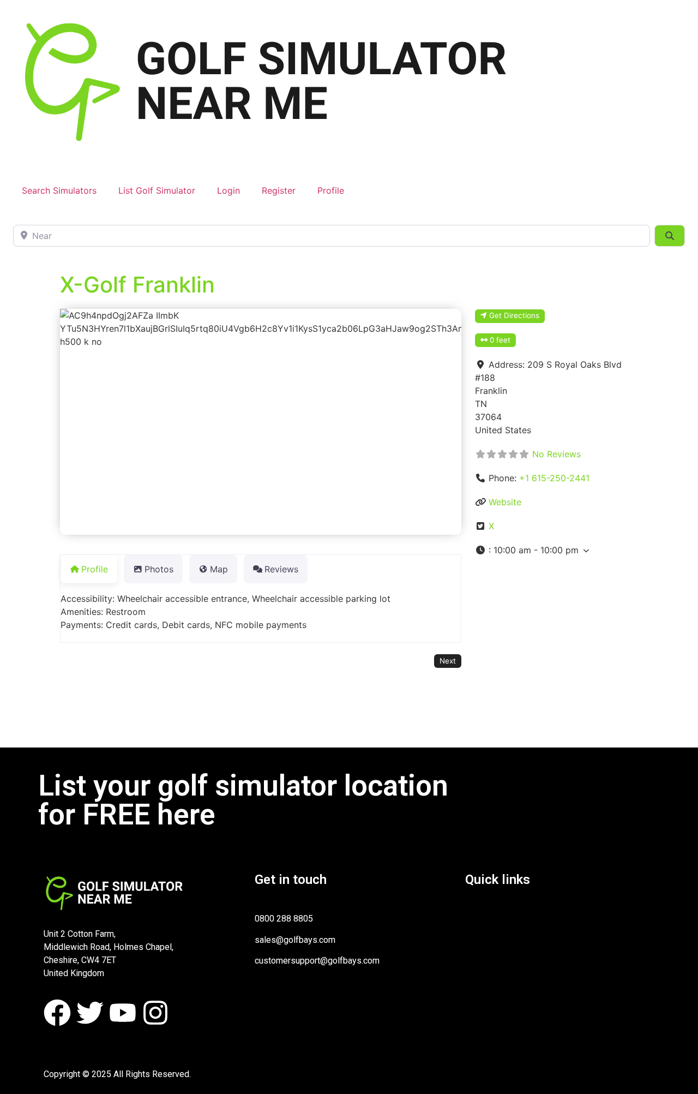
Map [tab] (219, 569)
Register (279, 190)
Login (228, 190)
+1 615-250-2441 (554, 478)
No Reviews (556, 454)
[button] (559, 550)
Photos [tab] (159, 569)
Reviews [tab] (281, 569)
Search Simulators (59, 190)
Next (448, 660)
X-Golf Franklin (137, 284)
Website (505, 502)
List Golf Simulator (156, 190)
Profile (330, 190)
